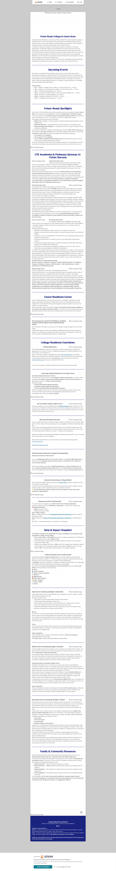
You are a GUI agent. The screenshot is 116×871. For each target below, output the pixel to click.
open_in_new (79, 322)
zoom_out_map (84, 148)
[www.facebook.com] (57, 826)
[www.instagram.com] (59, 826)
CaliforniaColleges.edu (67, 354)
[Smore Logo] (38, 2)
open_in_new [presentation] (81, 397)
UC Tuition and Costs (37, 441)
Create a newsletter (43, 867)
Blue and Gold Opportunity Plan (40, 445)
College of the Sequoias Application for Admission (57, 518)
